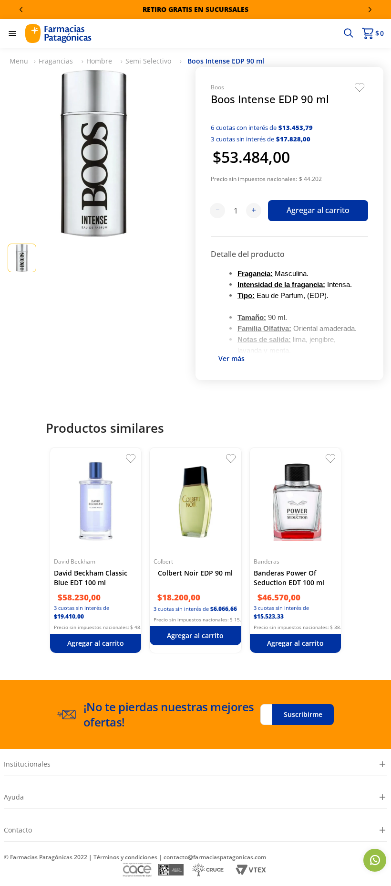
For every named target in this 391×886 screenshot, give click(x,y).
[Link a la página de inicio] (19, 61)
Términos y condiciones (125, 857)
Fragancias (56, 60)
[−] (217, 210)
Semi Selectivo (148, 60)
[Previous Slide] (21, 9)
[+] (253, 210)
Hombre (99, 60)
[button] (348, 33)
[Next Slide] (370, 9)
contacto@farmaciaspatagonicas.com (215, 857)
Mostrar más (231, 360)
